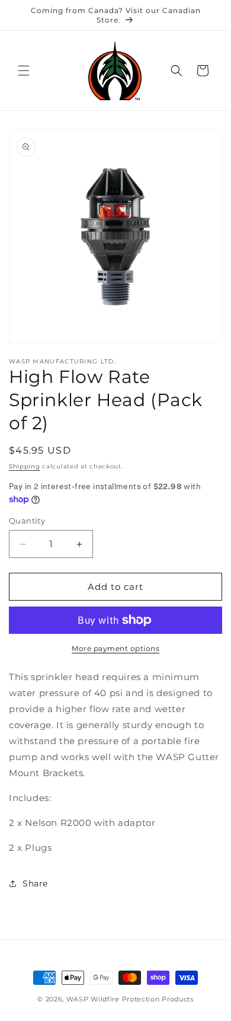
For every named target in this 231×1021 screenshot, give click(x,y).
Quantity (27, 520)
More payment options (115, 648)
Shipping (24, 466)
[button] (24, 71)
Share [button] (35, 883)
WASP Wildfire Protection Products (130, 999)
